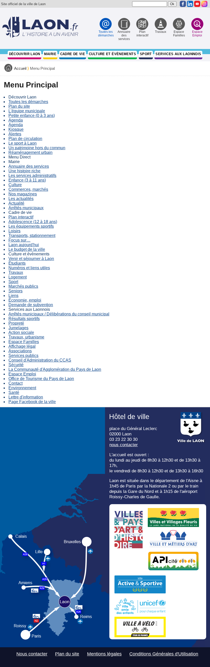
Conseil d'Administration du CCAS (39, 360)
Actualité (16, 203)
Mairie (50, 54)
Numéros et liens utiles (29, 268)
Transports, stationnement (31, 235)
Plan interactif (20, 217)
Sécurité (16, 365)
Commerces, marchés (28, 189)
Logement (17, 277)
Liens (13, 295)
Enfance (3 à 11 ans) (27, 180)
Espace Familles (23, 342)
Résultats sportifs (24, 318)
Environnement (22, 388)
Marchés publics (23, 286)
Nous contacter (31, 653)
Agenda (15, 120)
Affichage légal (22, 346)
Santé (13, 392)
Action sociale (21, 332)
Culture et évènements (112, 54)
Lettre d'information (25, 397)
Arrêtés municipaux (26, 208)
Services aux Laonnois (178, 54)
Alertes (14, 134)
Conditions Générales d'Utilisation (163, 653)
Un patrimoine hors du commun (36, 148)
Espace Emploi (22, 374)
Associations (20, 351)
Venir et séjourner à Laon (31, 258)
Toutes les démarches (28, 101)
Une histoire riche (24, 171)
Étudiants (17, 263)
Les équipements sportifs (31, 226)
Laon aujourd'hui (23, 245)
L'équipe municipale (26, 111)
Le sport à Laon (22, 143)
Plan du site (19, 106)
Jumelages (18, 328)
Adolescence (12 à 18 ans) (32, 222)
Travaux (15, 272)
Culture (15, 185)
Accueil (20, 68)
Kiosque (16, 129)
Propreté (16, 323)
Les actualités (21, 198)
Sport (146, 54)
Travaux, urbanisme (26, 337)
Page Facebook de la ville (32, 402)
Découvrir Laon (24, 54)
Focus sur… (19, 240)
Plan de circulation (25, 138)
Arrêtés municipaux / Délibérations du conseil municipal (58, 314)
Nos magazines (22, 194)
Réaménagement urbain (30, 152)
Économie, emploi (24, 300)
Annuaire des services (28, 166)
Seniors (15, 291)
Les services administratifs (32, 175)
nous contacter (123, 444)
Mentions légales (104, 653)
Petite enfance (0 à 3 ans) (31, 115)
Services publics (23, 355)
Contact (15, 383)
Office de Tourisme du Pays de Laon (41, 378)
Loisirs (14, 231)
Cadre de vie (72, 54)
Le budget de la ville (26, 249)
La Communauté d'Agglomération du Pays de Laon (54, 369)
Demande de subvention (30, 305)
